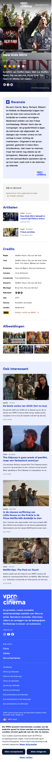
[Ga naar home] (26, 4)
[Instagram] (4, 634)
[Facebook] (12, 634)
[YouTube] (8, 634)
